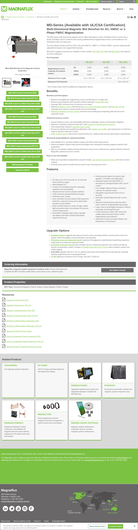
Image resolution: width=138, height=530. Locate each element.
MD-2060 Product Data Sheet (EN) (22, 117)
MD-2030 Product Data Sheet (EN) (22, 93)
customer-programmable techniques (101, 124)
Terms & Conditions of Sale (22, 521)
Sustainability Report (58, 521)
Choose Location (106, 1)
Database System (64, 107)
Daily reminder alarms (59, 134)
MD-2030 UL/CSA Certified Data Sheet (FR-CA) (22, 110)
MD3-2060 (116, 51)
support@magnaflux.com (94, 460)
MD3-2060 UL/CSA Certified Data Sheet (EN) (22, 151)
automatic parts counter (81, 127)
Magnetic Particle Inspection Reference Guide (24, 347)
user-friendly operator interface (104, 160)
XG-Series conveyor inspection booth (66, 240)
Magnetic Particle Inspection (15, 17)
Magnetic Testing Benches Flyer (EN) (20, 311)
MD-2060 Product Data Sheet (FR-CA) (22, 122)
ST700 (53, 257)
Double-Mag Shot (101, 102)
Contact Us (37, 521)
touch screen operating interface (95, 107)
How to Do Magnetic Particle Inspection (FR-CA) (24, 342)
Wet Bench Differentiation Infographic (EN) (22, 321)
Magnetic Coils (44, 414)
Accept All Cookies (115, 526)
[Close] (134, 526)
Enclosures (110, 385)
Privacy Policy (5, 521)
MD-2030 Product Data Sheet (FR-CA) (22, 98)
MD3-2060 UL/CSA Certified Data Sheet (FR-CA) (22, 158)
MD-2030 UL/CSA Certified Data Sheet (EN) (22, 104)
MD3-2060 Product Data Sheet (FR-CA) (22, 146)
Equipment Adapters (13, 423)
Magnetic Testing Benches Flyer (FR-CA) (22, 316)
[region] (69, 526)
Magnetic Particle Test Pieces (84, 423)
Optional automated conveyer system (65, 111)
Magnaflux (2, 17)
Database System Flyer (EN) (17, 300)
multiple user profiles (99, 129)
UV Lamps (42, 365)
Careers (46, 521)
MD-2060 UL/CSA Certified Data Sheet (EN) (22, 127)
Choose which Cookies (97, 526)
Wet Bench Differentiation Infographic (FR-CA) (24, 326)
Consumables (10, 365)
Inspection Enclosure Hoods (62, 245)
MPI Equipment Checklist (22, 165)
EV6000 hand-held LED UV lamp (95, 247)
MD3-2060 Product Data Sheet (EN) (22, 141)
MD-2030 (96, 51)
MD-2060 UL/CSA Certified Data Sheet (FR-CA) (22, 134)
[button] (117, 270)
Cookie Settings (122, 458)
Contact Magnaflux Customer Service (15, 501)
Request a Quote (22, 170)
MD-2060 (104, 51)
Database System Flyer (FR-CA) (18, 305)
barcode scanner (118, 107)
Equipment (30, 17)
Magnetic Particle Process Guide (18, 331)
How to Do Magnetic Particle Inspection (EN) (23, 336)
